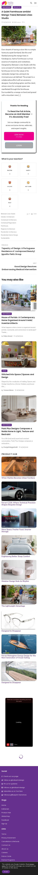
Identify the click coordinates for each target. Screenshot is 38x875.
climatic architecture (7, 217)
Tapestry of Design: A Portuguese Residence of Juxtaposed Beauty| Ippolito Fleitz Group (18, 251)
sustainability (5, 238)
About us (5, 849)
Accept (6, 871)
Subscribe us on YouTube (13, 791)
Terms (4, 834)
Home (4, 805)
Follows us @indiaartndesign (14, 787)
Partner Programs (8, 860)
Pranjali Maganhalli (11, 447)
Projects (17, 7)
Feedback (5, 820)
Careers (5, 852)
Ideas (4, 371)
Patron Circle (6, 856)
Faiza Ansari (8, 336)
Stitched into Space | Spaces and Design (18, 376)
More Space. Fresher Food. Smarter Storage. (16, 530)
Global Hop (6, 816)
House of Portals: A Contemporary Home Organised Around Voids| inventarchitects (18, 320)
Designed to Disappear (11, 631)
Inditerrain (6, 7)
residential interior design (9, 235)
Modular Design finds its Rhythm (15, 581)
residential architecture (9, 232)
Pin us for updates (10, 784)
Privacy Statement (9, 838)
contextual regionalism (8, 223)
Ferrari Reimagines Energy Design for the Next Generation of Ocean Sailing (19, 656)
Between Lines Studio (8, 214)
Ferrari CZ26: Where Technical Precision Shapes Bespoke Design (18, 503)
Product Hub (6, 813)
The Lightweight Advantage (13, 606)
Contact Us (6, 845)
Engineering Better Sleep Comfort (16, 556)
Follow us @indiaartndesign (14, 780)
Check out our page (10, 776)
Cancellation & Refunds (10, 841)
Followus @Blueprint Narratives (15, 795)
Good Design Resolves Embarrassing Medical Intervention (19, 268)
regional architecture (8, 229)
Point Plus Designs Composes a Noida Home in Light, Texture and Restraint (18, 431)
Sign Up (4, 824)
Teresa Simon (9, 390)
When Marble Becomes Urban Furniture (18, 478)
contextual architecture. (9, 220)
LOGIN (19, 145)
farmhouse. (4, 226)
